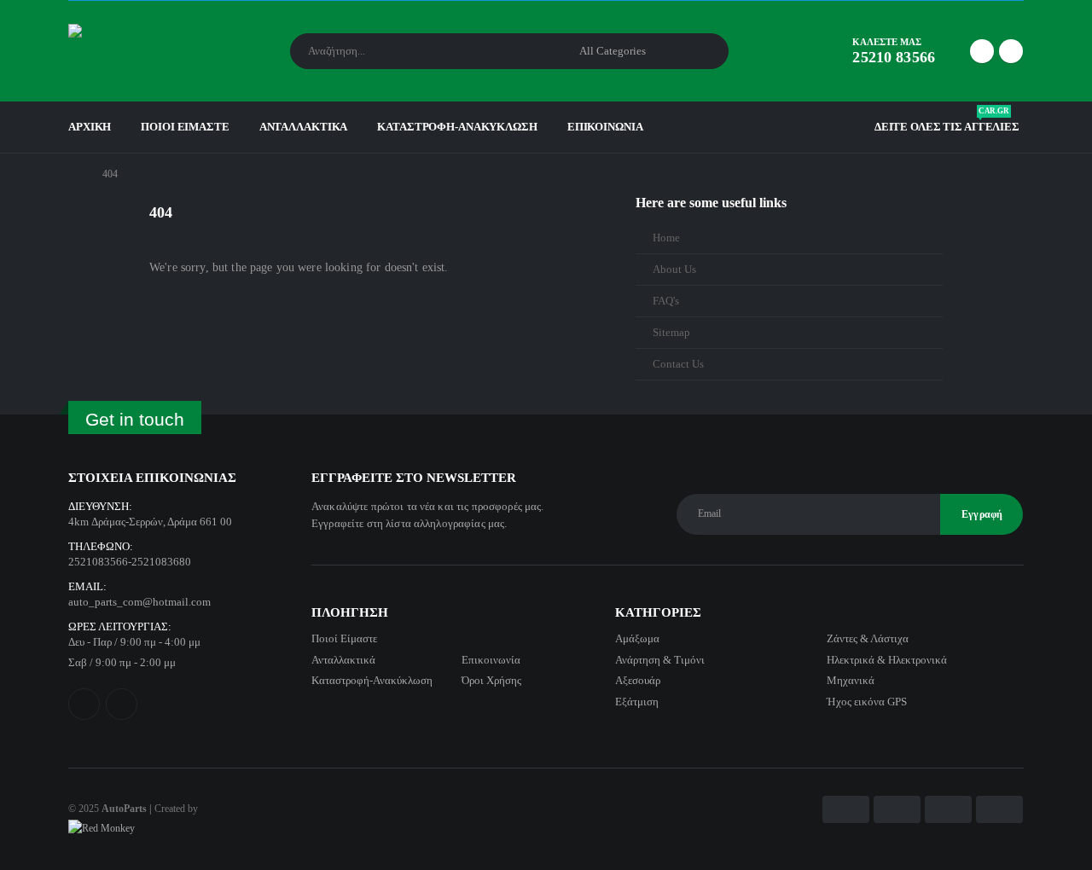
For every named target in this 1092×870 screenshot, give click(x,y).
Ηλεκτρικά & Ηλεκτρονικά (887, 659)
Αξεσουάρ (637, 680)
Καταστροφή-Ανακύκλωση (457, 126)
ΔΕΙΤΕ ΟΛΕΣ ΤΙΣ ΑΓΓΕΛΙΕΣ (946, 123)
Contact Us (678, 364)
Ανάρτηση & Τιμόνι (660, 659)
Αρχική (89, 126)
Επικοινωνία (605, 126)
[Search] (704, 51)
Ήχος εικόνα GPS (867, 701)
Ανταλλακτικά (303, 126)
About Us (674, 270)
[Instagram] (1011, 51)
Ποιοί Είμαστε (185, 126)
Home (666, 238)
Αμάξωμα (637, 638)
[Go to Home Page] (73, 174)
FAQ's (666, 301)
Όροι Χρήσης (491, 680)
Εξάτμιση (637, 701)
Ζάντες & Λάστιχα (868, 638)
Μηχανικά (850, 680)
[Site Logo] (115, 51)
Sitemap (671, 333)
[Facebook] (982, 51)
